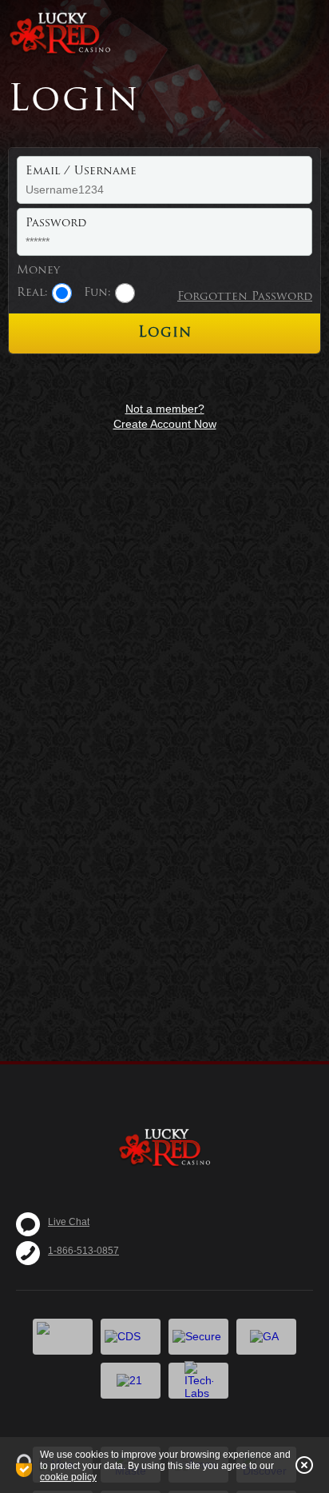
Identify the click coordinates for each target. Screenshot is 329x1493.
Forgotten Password (244, 297)
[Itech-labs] (198, 1381)
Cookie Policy (68, 1477)
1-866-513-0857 (83, 1250)
